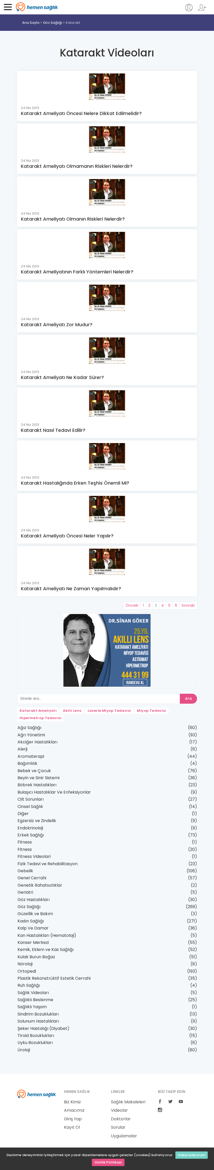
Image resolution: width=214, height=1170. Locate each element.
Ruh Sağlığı (28, 985)
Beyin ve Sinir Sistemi (38, 778)
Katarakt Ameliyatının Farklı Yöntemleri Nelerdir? (77, 271)
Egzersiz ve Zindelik (36, 821)
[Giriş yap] (188, 10)
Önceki (132, 605)
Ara (188, 698)
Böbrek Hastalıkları (36, 785)
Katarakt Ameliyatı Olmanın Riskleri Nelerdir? (73, 219)
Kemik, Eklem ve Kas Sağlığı (45, 950)
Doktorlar (121, 1119)
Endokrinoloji (30, 828)
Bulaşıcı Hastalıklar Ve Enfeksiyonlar (54, 792)
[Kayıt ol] (202, 10)
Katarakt (73, 22)
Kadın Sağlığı (30, 921)
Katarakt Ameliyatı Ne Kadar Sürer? (62, 377)
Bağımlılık (27, 763)
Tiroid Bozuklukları (35, 1036)
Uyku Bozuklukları (35, 1043)
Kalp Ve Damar (33, 928)
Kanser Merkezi (33, 942)
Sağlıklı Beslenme (35, 1000)
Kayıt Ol (72, 1127)
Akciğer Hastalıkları (37, 742)
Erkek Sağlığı (30, 835)
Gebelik (25, 871)
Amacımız (74, 1110)
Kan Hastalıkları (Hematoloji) (46, 935)
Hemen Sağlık (37, 7)
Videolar (119, 1110)
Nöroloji (25, 964)
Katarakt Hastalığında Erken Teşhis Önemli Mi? (75, 483)
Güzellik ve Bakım (35, 914)
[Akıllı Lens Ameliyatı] (107, 650)
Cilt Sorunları (30, 799)
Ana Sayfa (30, 22)
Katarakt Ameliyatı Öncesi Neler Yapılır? (67, 535)
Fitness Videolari (34, 856)
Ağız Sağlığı (29, 728)
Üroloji (23, 1050)
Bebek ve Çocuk (34, 771)
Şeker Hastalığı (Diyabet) (43, 1028)
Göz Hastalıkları (33, 900)
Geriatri (25, 892)
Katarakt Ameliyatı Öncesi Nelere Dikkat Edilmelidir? (81, 113)
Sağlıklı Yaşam (32, 1007)
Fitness (24, 842)
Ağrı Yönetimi (31, 735)
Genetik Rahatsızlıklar (39, 885)
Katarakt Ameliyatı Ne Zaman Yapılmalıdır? (71, 588)
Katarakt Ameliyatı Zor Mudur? (56, 324)
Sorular (118, 1127)
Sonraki (188, 605)
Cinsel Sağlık (30, 807)
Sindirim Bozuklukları (38, 1014)
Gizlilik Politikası (108, 1162)
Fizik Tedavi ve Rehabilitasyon (47, 864)
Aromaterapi (30, 756)
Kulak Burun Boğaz (36, 957)
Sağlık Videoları (33, 993)
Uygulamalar (124, 1136)
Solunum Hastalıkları (38, 1021)
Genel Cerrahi (31, 878)
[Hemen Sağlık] (36, 1093)
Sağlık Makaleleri (128, 1102)
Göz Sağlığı (52, 22)
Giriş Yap (73, 1119)
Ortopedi (26, 971)
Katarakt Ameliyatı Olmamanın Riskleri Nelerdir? (77, 166)
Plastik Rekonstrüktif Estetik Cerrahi (54, 978)
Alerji (22, 749)
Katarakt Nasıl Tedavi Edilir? (53, 430)
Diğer (23, 814)
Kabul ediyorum (191, 1154)
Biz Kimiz (72, 1102)
